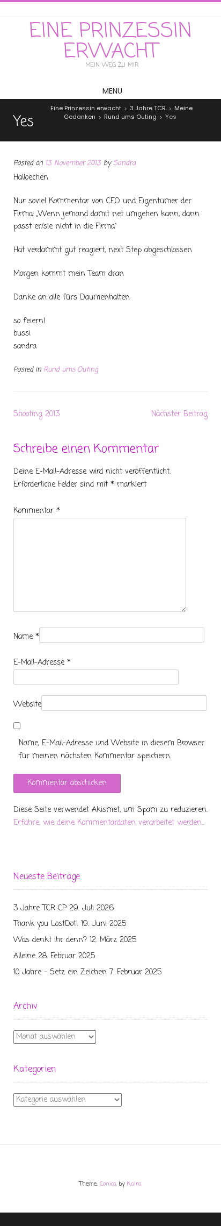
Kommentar (36, 511)
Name (26, 637)
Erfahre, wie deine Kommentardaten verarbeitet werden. (108, 823)
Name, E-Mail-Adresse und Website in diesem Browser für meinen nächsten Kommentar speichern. (111, 750)
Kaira (134, 1184)
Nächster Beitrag (179, 414)
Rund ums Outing (70, 370)
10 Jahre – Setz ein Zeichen (60, 972)
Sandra (124, 163)
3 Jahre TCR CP (40, 908)
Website (27, 704)
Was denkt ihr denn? (50, 940)
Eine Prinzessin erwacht (110, 42)
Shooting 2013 (36, 414)
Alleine (24, 956)
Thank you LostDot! (45, 924)
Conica (108, 1184)
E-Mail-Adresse (42, 662)
